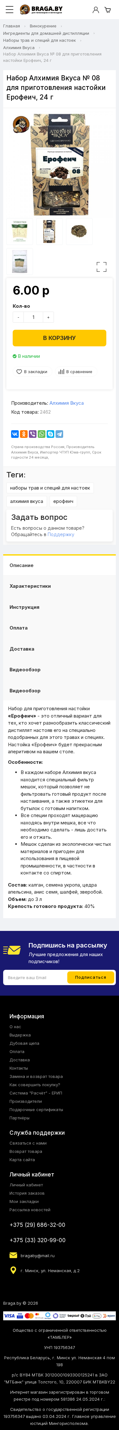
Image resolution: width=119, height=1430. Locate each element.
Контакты (19, 1068)
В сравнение (79, 371)
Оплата (19, 628)
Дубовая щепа (24, 1043)
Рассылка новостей (30, 1209)
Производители (26, 1101)
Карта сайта (22, 1159)
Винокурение (43, 25)
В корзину (59, 338)
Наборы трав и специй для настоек (39, 40)
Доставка (22, 649)
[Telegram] (59, 434)
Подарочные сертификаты (36, 1109)
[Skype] (50, 434)
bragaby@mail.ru (38, 1255)
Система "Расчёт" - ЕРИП (36, 1093)
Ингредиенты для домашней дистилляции (46, 33)
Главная (11, 25)
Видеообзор (25, 670)
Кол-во (21, 306)
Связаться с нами (28, 1143)
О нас (15, 1026)
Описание (22, 565)
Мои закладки (24, 1201)
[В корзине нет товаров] (107, 10)
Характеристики (30, 586)
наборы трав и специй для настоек (50, 488)
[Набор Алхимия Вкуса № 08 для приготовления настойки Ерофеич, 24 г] (59, 164)
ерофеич (63, 501)
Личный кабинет (26, 1185)
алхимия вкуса (26, 501)
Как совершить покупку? (35, 1084)
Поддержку (61, 534)
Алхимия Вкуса (19, 47)
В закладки (35, 371)
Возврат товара (26, 1151)
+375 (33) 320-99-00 (38, 1240)
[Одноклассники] (24, 434)
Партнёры (20, 1118)
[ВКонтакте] (15, 434)
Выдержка (20, 1035)
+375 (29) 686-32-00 (37, 1225)
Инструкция (24, 607)
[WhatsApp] (41, 434)
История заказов (27, 1193)
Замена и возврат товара (36, 1076)
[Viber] (32, 434)
